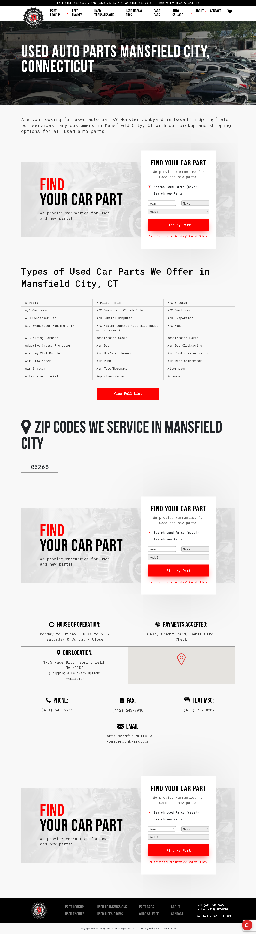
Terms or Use (169, 928)
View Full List (128, 393)
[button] (181, 659)
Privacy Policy (148, 928)
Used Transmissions (104, 13)
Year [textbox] (153, 203)
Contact (215, 11)
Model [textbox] (154, 211)
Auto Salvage (177, 13)
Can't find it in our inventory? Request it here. (179, 236)
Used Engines (77, 13)
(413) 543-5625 (71, 3)
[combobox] (162, 203)
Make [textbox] (186, 203)
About (199, 11)
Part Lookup (55, 13)
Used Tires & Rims (134, 13)
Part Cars (157, 13)
